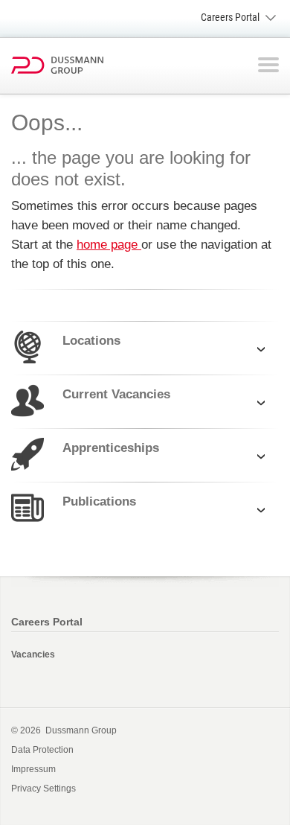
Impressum (33, 769)
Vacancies (33, 654)
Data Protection (42, 750)
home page (109, 245)
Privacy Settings (43, 788)
